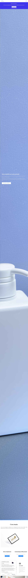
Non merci (3, 574)
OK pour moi (13, 574)
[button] (26, 1)
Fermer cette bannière (14, 8)
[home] (2, 1)
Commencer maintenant (6, 183)
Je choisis (8, 574)
